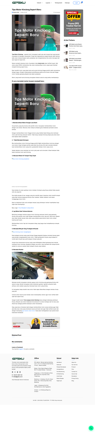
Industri (39, 2)
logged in (21, 349)
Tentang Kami (58, 2)
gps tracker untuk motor (28, 310)
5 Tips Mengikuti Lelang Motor (26, 208)
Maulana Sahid (16, 12)
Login (76, 2)
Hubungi (67, 2)
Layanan (48, 2)
